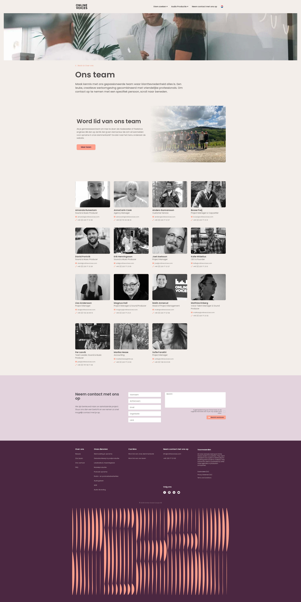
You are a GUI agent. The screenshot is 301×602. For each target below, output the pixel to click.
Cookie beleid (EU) (203, 472)
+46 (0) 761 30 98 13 (123, 220)
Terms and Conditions (204, 478)
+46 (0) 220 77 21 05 (123, 266)
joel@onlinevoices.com (164, 263)
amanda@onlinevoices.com (88, 217)
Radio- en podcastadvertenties (106, 476)
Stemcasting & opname (103, 454)
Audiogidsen (99, 481)
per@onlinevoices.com (86, 362)
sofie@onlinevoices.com (164, 359)
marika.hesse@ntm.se (124, 359)
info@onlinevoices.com (172, 454)
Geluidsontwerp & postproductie (106, 458)
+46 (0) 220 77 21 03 (123, 362)
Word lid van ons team (137, 458)
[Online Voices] (81, 6)
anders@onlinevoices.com (165, 217)
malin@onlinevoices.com (164, 310)
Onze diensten (101, 449)
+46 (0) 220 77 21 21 (123, 313)
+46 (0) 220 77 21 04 (162, 313)
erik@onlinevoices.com (125, 263)
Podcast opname (100, 472)
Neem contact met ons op (204, 6)
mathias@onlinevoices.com (204, 312)
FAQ (76, 467)
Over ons (79, 449)
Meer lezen (86, 147)
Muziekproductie (100, 467)
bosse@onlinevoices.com (203, 217)
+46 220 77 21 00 (169, 458)
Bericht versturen (217, 417)
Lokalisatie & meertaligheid (104, 463)
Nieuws (78, 454)
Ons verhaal (80, 463)
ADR (95, 485)
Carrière (132, 449)
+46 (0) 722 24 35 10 (85, 313)
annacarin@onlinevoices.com (127, 217)
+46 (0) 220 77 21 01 (200, 266)
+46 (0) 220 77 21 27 (162, 266)
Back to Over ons (85, 65)
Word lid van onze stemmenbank (141, 454)
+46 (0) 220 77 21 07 (162, 220)
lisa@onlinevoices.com (86, 310)
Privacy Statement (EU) (205, 475)
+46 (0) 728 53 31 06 (162, 362)
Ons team (79, 458)
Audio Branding (100, 490)
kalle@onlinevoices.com (202, 263)
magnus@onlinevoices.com (127, 310)
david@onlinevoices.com (87, 263)
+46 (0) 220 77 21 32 (200, 316)
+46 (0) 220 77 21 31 (200, 220)
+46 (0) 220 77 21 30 (85, 220)
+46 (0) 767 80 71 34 (85, 365)
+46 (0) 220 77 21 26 (85, 266)
